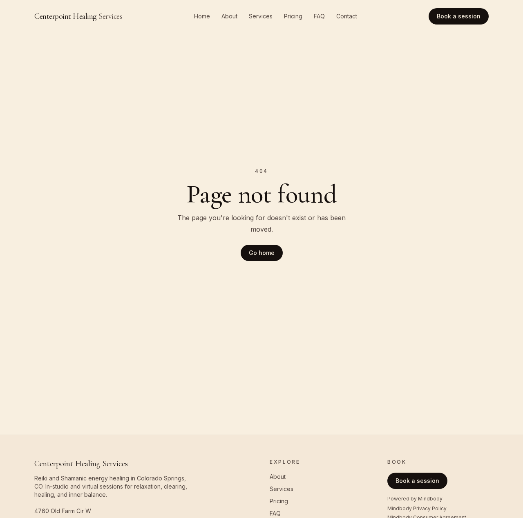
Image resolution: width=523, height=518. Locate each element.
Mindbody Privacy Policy (417, 508)
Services (261, 16)
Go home (262, 252)
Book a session (459, 16)
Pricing (293, 16)
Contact (346, 16)
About (229, 16)
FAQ (319, 16)
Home (202, 16)
